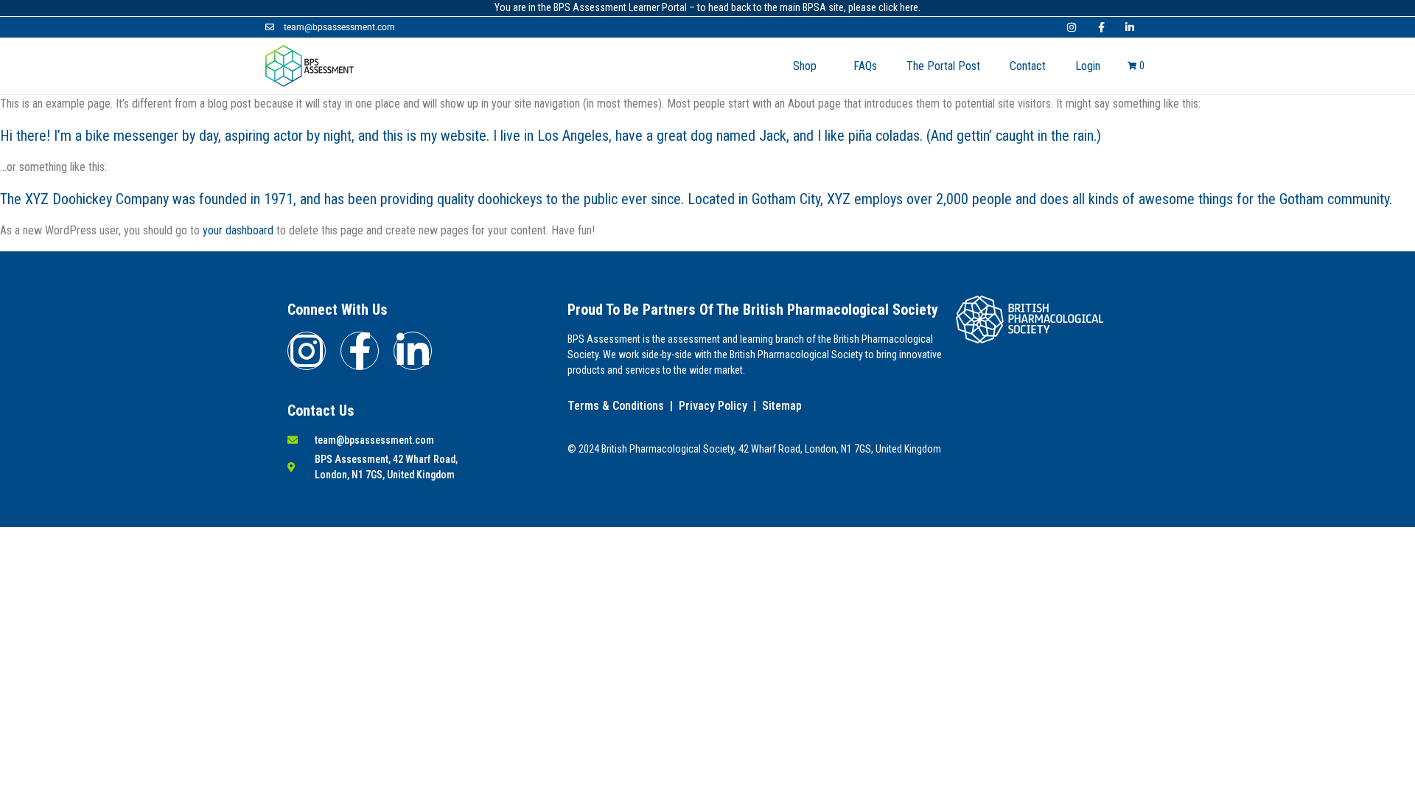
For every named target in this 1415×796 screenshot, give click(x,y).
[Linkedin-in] (413, 351)
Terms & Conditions (615, 406)
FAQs (865, 66)
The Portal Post (943, 66)
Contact (1028, 66)
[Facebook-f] (359, 351)
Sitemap (782, 406)
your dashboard (238, 230)
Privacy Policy (713, 406)
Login (1087, 66)
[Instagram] (306, 351)
